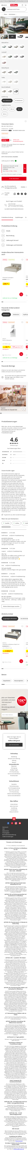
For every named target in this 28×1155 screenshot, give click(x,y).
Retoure (14, 762)
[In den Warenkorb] (21, 294)
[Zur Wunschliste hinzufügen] (25, 121)
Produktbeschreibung (7, 217)
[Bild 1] (4, 36)
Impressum (5, 827)
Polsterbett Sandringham (8, 258)
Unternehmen (14, 804)
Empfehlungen (19, 217)
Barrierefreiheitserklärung (9, 834)
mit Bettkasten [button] (19, 100)
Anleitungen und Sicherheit (14, 245)
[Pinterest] (22, 194)
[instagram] (16, 823)
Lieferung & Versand (12, 240)
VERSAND (5, 169)
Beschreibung (10, 235)
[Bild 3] (20, 36)
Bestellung (14, 756)
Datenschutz (5, 831)
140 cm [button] (12, 109)
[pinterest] (12, 823)
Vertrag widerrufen (14, 764)
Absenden (22, 715)
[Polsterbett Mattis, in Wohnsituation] (14, 25)
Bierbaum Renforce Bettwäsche (10, 320)
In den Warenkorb (14, 178)
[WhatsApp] (15, 194)
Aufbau (17, 523)
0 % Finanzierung (14, 772)
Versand (10, 145)
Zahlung (14, 760)
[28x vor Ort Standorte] (22, 5)
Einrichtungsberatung (14, 788)
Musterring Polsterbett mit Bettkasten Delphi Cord (12, 625)
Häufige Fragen (14, 770)
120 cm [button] (5, 109)
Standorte (14, 784)
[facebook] (8, 823)
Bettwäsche (6, 314)
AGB (3, 829)
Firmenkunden (14, 775)
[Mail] (25, 194)
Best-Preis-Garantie (14, 790)
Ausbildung (14, 808)
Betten (4, 675)
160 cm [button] (5, 114)
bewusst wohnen (14, 812)
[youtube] (20, 823)
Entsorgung (14, 768)
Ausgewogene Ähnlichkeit (10, 618)
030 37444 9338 (11, 204)
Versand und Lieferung (14, 758)
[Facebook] (18, 194)
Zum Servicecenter (14, 744)
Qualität (7, 523)
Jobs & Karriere (14, 806)
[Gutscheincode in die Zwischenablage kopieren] (24, 168)
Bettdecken (16, 314)
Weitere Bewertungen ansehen (11, 606)
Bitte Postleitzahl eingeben (10, 156)
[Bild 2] (12, 36)
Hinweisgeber (5, 833)
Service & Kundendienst (14, 773)
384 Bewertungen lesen (19, 130)
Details (8, 231)
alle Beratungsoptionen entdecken (14, 209)
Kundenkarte (14, 810)
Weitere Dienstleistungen (14, 793)
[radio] (14, 452)
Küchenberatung (14, 786)
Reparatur (14, 766)
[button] (3, 5)
